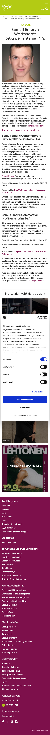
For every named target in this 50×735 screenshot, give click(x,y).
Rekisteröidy (7, 564)
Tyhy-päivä (7, 634)
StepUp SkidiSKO (9, 605)
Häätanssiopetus (9, 649)
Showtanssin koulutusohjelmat (16, 594)
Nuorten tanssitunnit (11, 557)
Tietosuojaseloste (10, 689)
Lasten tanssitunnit (11, 561)
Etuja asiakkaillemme (11, 575)
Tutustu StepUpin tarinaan (14, 579)
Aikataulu (6, 506)
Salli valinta (25, 407)
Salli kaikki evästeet (25, 400)
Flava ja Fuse (7, 612)
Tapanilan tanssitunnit (12, 524)
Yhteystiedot (9, 659)
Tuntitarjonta (10, 501)
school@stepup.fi (10, 700)
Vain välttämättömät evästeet (25, 416)
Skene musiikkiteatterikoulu (14, 590)
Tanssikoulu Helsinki (11, 671)
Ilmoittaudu (7, 568)
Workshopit (7, 517)
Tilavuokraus (7, 630)
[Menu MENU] (46, 3)
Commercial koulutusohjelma (15, 601)
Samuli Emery (8, 176)
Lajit (4, 513)
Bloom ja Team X (9, 608)
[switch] (43, 367)
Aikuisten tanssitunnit (12, 553)
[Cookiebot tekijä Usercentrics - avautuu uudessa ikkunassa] (36, 317)
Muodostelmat (8, 616)
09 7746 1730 (12, 705)
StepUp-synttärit (9, 638)
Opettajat (8, 537)
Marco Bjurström (9, 652)
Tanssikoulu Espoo (10, 667)
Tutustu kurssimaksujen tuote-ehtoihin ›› (20, 130)
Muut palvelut (10, 622)
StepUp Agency (9, 627)
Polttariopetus (8, 645)
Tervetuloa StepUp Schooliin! (20, 548)
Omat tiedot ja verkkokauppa (15, 531)
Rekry (4, 682)
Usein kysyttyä (8, 572)
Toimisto (6, 663)
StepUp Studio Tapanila (12, 675)
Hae (43, 9)
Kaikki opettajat (9, 542)
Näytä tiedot (37, 392)
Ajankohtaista (10, 711)
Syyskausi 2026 (9, 528)
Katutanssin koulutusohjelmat (15, 597)
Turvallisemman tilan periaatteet (16, 685)
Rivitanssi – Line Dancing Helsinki (17, 641)
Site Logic (44, 730)
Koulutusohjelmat (13, 585)
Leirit (4, 520)
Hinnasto (6, 509)
